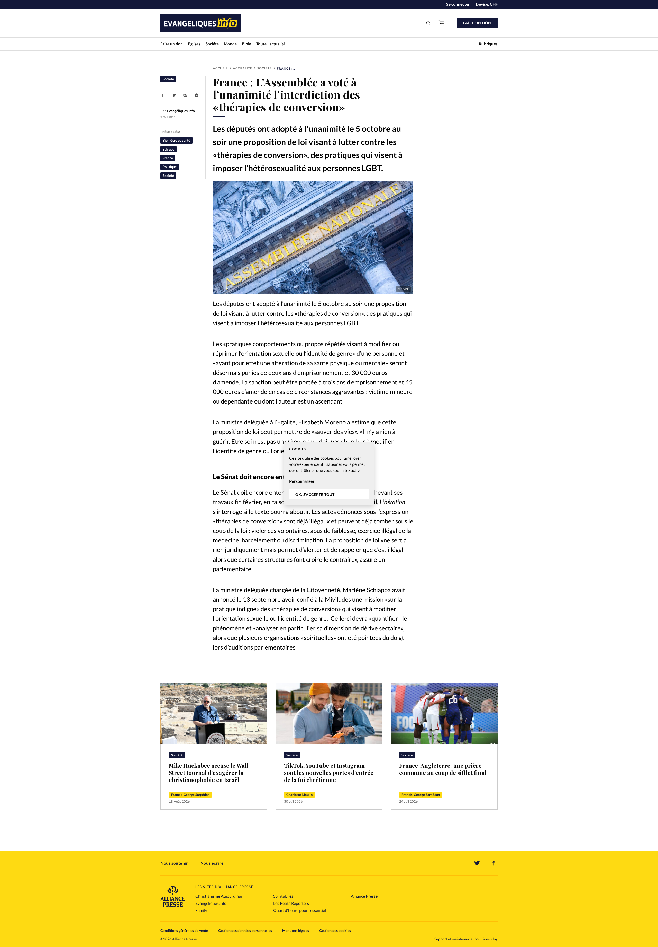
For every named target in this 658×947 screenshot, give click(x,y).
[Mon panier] (441, 23)
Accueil (220, 68)
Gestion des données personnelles (245, 930)
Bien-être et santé (176, 140)
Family (201, 910)
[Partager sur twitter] (174, 95)
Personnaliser (302, 481)
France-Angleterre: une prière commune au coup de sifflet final (442, 768)
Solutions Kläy (486, 939)
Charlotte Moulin (299, 795)
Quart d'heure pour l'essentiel (299, 910)
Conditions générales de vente (184, 930)
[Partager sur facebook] (163, 95)
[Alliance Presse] (172, 907)
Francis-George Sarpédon (190, 795)
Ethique (168, 149)
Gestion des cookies (335, 930)
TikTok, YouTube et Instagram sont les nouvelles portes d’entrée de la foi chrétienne (328, 772)
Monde (230, 43)
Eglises (194, 43)
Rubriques (488, 43)
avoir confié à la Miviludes (316, 599)
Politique (170, 167)
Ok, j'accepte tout (315, 494)
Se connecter (458, 4)
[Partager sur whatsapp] (196, 95)
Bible (246, 43)
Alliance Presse (364, 895)
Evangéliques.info (210, 903)
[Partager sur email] (185, 95)
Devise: (487, 4)
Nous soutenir (174, 863)
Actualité (242, 68)
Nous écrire (212, 863)
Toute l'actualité (270, 43)
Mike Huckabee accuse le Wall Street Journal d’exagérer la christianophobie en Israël (208, 772)
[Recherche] (428, 23)
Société (212, 43)
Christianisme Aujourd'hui (218, 895)
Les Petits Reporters (291, 903)
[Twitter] (477, 863)
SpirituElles (283, 895)
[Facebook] (493, 863)
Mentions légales (295, 930)
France (168, 158)
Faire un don (171, 43)
